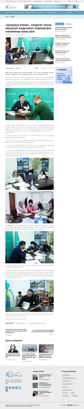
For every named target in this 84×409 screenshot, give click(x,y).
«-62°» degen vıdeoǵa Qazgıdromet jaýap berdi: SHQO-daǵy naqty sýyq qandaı (29, 356)
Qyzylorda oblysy (67, 381)
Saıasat (7, 12)
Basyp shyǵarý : (9, 68)
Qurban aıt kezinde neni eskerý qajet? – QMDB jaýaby (45, 376)
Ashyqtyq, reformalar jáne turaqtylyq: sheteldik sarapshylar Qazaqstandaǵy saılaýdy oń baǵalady (63, 44)
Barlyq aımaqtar (51, 12)
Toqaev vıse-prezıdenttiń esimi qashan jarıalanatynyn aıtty (63, 59)
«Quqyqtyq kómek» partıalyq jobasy (36, 323)
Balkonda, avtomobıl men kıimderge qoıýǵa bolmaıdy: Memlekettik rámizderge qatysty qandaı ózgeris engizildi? (63, 36)
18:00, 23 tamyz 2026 (60, 46)
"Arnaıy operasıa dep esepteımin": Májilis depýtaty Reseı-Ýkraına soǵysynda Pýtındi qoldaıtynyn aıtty (16, 331)
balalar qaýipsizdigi (67, 390)
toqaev (72, 393)
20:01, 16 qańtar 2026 (27, 361)
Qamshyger (9, 34)
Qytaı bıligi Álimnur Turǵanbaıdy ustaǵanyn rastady (45, 392)
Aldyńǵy (9, 335)
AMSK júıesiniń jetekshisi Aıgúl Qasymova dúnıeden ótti (12, 355)
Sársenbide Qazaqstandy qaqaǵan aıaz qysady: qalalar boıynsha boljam (46, 355)
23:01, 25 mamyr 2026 (44, 379)
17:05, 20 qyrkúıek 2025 (44, 387)
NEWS (12, 16)
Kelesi (50, 334)
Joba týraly (68, 12)
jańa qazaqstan (66, 375)
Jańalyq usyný (48, 1)
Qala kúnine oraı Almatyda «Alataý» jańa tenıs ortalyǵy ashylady (45, 384)
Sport (33, 12)
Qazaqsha (57, 1)
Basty (7, 16)
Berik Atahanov (66, 395)
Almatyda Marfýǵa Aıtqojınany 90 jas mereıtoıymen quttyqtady (63, 28)
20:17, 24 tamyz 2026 (60, 39)
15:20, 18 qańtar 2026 (10, 359)
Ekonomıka (14, 12)
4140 (17, 68)
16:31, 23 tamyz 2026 (60, 54)
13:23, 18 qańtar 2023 (20, 34)
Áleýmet (21, 12)
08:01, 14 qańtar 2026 (44, 359)
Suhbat (28, 12)
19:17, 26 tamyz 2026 (11, 1)
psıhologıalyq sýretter (68, 384)
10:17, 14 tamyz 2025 (44, 395)
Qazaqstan (75, 395)
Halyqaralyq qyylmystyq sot (69, 378)
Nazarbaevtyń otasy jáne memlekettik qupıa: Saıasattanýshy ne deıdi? (62, 51)
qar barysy (65, 387)
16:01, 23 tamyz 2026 (60, 62)
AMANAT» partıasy (20, 323)
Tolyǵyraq (40, 12)
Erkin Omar (65, 393)
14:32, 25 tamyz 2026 (60, 31)
